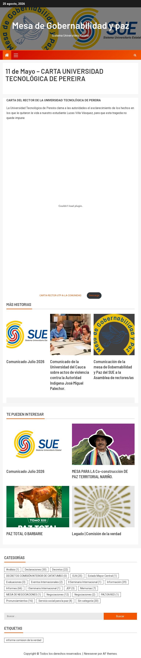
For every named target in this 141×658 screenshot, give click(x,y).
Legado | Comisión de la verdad (96, 533)
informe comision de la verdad (23, 640)
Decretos (60, 569)
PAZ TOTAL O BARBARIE (24, 533)
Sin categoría (88, 600)
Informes (14, 588)
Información (116, 582)
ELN (77, 575)
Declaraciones (35, 569)
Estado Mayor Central (102, 575)
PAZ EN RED (110, 594)
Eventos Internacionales (47, 582)
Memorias (88, 588)
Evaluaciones (15, 582)
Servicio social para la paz (55, 600)
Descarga (94, 295)
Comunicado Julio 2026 (25, 361)
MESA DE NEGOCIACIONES (23, 594)
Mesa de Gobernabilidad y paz (70, 25)
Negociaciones (58, 594)
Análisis (12, 569)
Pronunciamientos (19, 600)
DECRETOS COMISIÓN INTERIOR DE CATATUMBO (36, 575)
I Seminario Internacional (44, 588)
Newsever (90, 653)
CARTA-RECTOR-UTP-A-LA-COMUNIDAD (60, 295)
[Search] (135, 55)
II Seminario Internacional (84, 582)
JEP (70, 588)
